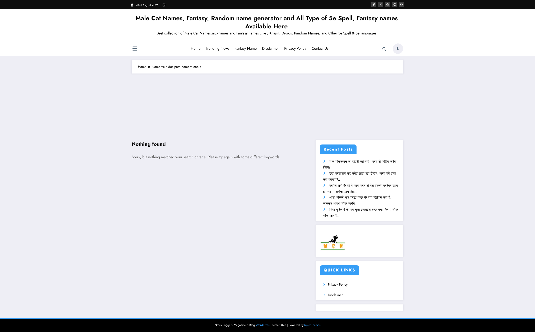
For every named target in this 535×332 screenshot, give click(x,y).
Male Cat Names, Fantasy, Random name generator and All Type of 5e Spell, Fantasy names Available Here (266, 22)
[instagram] (394, 4)
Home (195, 48)
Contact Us (320, 48)
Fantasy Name (246, 48)
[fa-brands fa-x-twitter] (380, 4)
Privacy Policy (295, 48)
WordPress (263, 325)
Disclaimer (270, 48)
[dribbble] (387, 4)
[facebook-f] (373, 4)
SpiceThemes (312, 325)
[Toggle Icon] (135, 49)
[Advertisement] (267, 105)
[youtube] (401, 4)
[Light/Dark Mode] (398, 48)
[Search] (384, 49)
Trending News (217, 48)
